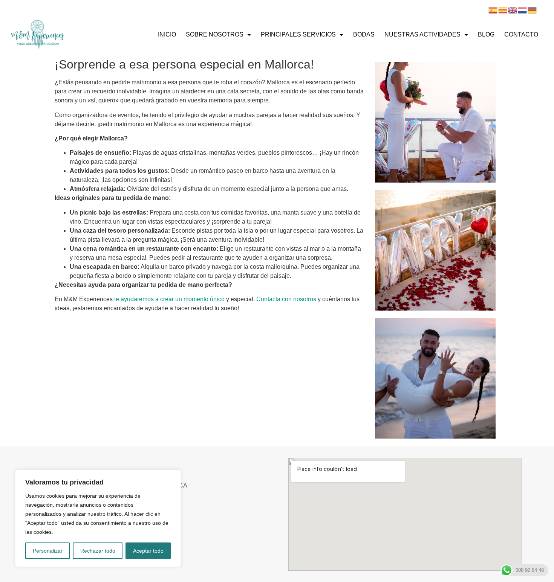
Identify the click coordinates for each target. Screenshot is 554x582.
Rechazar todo (97, 551)
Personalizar (48, 551)
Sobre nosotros (214, 34)
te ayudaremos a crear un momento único (169, 299)
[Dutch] (523, 9)
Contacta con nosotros (286, 299)
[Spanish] (493, 9)
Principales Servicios (298, 34)
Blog (486, 34)
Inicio (167, 34)
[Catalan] (503, 9)
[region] (98, 518)
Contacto (521, 34)
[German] (532, 9)
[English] (513, 9)
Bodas (364, 34)
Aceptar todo (148, 551)
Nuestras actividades (422, 34)
